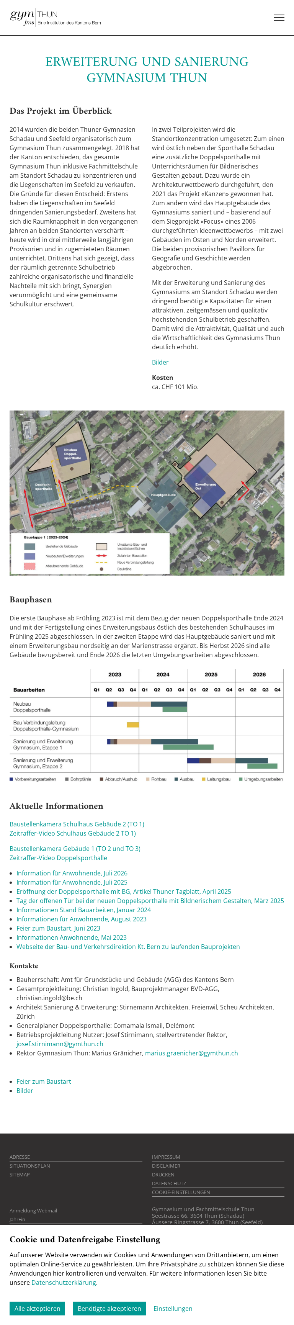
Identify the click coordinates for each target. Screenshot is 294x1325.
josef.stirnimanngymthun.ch (59, 1044)
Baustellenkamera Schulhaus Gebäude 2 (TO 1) (77, 824)
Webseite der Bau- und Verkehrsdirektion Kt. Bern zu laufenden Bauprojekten (128, 946)
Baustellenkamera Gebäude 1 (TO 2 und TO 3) (75, 848)
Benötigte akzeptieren (109, 1308)
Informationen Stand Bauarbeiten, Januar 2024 (83, 910)
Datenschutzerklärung (63, 1282)
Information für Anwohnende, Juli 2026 (71, 873)
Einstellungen (173, 1308)
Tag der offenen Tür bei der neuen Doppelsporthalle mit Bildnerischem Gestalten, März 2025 (150, 900)
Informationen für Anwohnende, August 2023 (81, 919)
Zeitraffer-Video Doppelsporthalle (58, 858)
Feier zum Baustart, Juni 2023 (58, 928)
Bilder (160, 362)
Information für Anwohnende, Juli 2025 (71, 882)
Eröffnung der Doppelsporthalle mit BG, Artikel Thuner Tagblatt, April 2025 (123, 891)
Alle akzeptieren (37, 1308)
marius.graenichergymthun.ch (191, 1053)
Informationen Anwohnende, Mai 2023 (71, 937)
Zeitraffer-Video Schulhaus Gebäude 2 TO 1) (73, 833)
